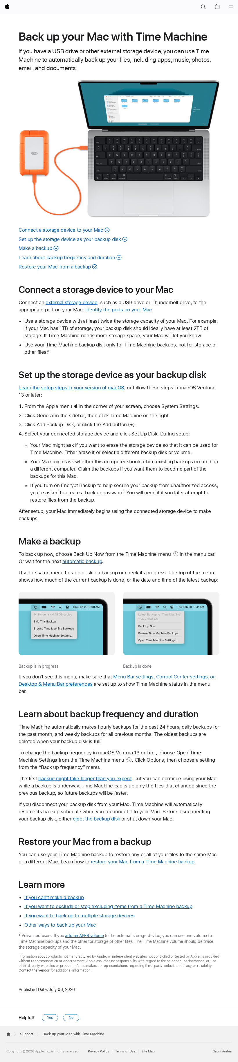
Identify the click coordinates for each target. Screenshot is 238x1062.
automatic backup (82, 561)
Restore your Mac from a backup (55, 267)
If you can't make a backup (54, 897)
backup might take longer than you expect (84, 778)
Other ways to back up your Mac (60, 925)
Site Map (148, 1051)
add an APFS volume (84, 935)
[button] (203, 7)
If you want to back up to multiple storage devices (79, 915)
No (71, 1018)
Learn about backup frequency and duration (67, 257)
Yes (50, 1018)
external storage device (71, 302)
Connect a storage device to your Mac (61, 230)
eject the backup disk (96, 819)
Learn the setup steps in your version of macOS (71, 388)
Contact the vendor (34, 970)
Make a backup (35, 248)
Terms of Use (125, 1051)
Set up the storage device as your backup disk (70, 239)
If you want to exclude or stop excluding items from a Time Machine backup (108, 906)
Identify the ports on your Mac (118, 310)
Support (26, 1034)
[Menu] (231, 7)
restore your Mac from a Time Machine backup (142, 862)
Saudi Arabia (222, 1051)
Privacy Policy (98, 1051)
